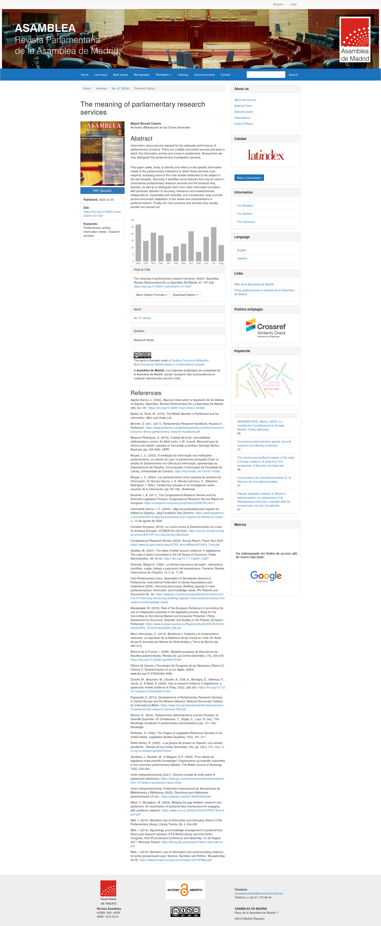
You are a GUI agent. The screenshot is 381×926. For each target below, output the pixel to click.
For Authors (244, 214)
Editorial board (243, 112)
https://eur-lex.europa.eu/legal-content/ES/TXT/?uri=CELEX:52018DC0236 (177, 533)
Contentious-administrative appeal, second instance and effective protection (264, 443)
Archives (101, 88)
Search (293, 75)
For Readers (245, 205)
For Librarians (246, 222)
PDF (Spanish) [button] (102, 191)
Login (293, 4)
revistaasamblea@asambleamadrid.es (259, 893)
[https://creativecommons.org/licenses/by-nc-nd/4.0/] (183, 911)
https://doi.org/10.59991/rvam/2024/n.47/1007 (102, 214)
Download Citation (184, 295)
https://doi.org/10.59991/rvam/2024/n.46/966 (176, 408)
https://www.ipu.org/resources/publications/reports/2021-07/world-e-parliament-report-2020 (177, 780)
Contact (225, 75)
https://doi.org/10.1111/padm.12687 (186, 558)
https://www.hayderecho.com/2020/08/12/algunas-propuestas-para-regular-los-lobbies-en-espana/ (177, 517)
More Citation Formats (150, 295)
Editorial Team (243, 106)
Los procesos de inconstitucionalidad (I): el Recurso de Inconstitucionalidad (264, 479)
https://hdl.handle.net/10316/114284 (197, 471)
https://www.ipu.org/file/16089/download (186, 796)
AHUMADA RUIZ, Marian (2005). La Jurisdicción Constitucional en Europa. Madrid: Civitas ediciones (261, 425)
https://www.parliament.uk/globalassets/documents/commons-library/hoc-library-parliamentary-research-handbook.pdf (177, 429)
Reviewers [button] (163, 75)
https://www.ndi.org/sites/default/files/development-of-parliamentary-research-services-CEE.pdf (177, 707)
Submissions (242, 118)
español (242, 258)
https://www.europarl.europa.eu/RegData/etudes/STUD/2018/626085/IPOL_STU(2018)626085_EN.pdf (177, 626)
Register (278, 4)
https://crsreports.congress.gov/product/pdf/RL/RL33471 (179, 503)
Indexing (183, 75)
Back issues (120, 75)
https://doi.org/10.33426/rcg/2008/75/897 (156, 659)
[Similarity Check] (265, 328)
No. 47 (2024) (120, 88)
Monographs (142, 75)
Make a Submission (249, 178)
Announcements (204, 75)
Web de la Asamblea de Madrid (254, 284)
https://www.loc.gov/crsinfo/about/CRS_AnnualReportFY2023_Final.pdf (175, 544)
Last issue (100, 75)
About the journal (245, 100)
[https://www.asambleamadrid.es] (106, 892)
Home (85, 75)
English (241, 250)
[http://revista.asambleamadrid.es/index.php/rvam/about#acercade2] (185, 889)
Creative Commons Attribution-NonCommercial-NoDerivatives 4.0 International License (172, 362)
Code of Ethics (243, 124)
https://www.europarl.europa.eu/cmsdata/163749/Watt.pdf (175, 860)
